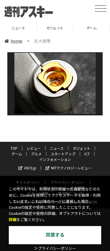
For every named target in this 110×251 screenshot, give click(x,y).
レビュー (34, 148)
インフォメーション (55, 159)
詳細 (12, 220)
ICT (87, 153)
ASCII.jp (30, 167)
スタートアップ (63, 153)
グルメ (36, 153)
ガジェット (38, 27)
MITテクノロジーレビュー (71, 167)
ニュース (57, 148)
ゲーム (75, 27)
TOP (14, 148)
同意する (55, 235)
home (16, 41)
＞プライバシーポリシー (55, 248)
